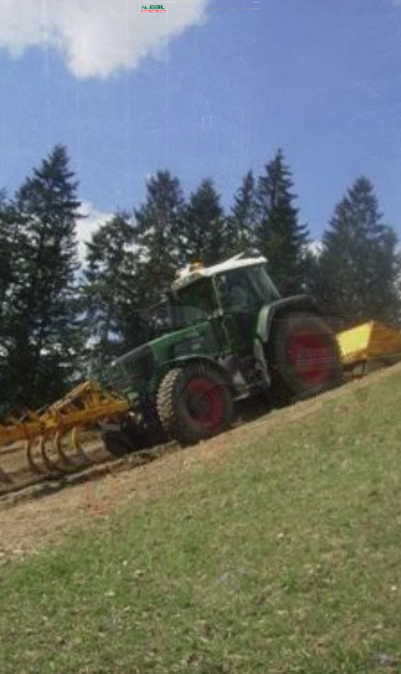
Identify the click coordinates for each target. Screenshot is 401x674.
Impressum (255, 9)
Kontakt (243, 9)
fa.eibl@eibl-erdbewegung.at (168, 2)
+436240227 (147, 2)
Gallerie (231, 9)
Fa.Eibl (220, 9)
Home (210, 9)
